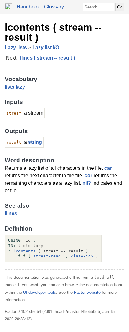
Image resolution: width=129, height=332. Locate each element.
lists (9, 87)
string (35, 142)
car (108, 168)
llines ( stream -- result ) (47, 57)
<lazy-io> (82, 256)
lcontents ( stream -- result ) (53, 32)
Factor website (87, 292)
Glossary (54, 6)
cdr (88, 175)
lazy (20, 87)
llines (11, 213)
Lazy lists (16, 47)
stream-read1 (48, 256)
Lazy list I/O (45, 47)
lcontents (24, 251)
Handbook (28, 6)
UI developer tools (39, 292)
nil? (86, 183)
